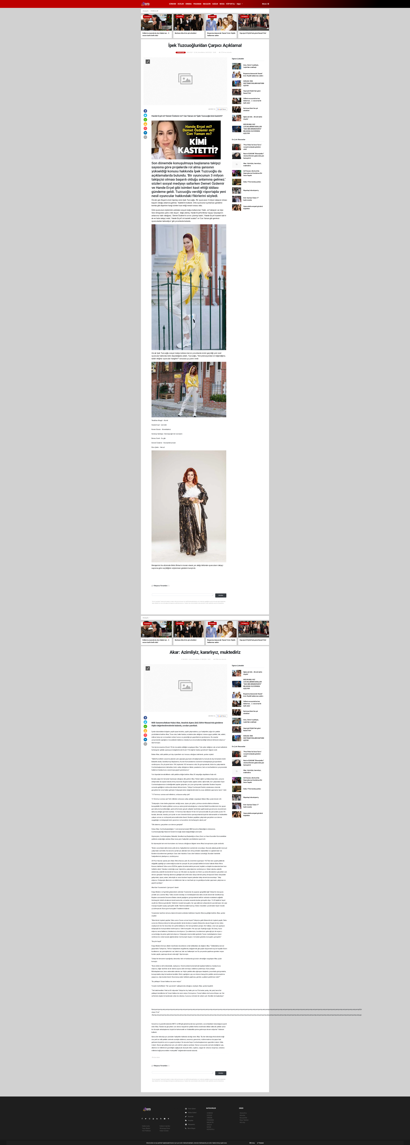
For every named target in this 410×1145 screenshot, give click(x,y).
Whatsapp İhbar (165, 1128)
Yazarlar (190, 1116)
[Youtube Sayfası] (154, 1119)
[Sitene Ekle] (169, 1119)
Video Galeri (192, 1112)
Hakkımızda (146, 1126)
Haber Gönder (164, 1131)
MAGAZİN (207, 4)
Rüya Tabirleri (244, 1120)
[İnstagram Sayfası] (150, 1119)
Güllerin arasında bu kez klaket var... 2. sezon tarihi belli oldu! (252, 101)
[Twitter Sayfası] (146, 1119)
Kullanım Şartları (165, 1126)
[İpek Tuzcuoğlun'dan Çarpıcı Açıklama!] (185, 81)
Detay (253, 1143)
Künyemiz (191, 1124)
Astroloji (242, 1122)
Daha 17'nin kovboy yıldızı (252, 182)
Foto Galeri (192, 1109)
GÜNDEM (172, 4)
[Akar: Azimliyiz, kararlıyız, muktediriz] (185, 688)
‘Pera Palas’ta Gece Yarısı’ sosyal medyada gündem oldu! (252, 147)
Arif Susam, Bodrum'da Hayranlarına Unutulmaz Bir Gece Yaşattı (252, 173)
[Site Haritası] (165, 1119)
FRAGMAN (197, 4)
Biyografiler (243, 1118)
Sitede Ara (243, 1113)
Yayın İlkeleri (146, 1128)
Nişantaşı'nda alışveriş (251, 190)
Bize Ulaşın (191, 1128)
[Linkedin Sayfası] (157, 1119)
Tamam (261, 1143)
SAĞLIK (215, 4)
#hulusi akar (156, 1057)
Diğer (239, 4)
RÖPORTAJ (230, 4)
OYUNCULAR (154, 11)
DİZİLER (181, 4)
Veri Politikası (146, 1131)
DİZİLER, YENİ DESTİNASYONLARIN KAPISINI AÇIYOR (253, 83)
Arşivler (190, 1120)
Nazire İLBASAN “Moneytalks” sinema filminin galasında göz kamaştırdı (253, 156)
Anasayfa (146, 11)
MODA (222, 4)
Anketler (242, 1115)
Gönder (220, 595)
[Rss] (161, 1119)
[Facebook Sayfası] (143, 1119)
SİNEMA (188, 4)
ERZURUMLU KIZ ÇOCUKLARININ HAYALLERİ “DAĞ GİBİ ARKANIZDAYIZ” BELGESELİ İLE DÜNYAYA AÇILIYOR (252, 129)
